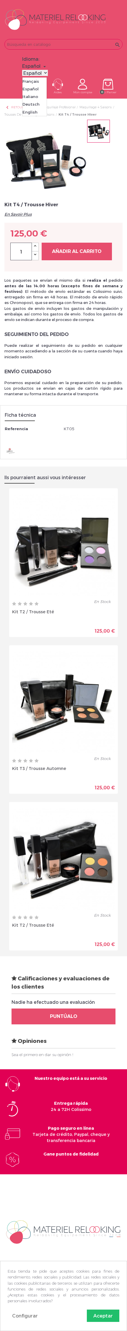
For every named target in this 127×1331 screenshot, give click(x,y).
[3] (25, 604)
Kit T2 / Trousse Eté (33, 611)
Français (30, 81)
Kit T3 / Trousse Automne (39, 768)
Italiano (30, 96)
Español (30, 89)
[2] (20, 604)
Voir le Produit (89, 626)
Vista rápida (43, 626)
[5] (37, 604)
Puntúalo (63, 1016)
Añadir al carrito (77, 251)
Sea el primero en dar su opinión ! (42, 1054)
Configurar (25, 1315)
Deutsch (31, 104)
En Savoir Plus (18, 214)
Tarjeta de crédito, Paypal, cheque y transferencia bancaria (71, 1134)
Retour (14, 107)
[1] (14, 604)
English (30, 112)
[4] (31, 604)
